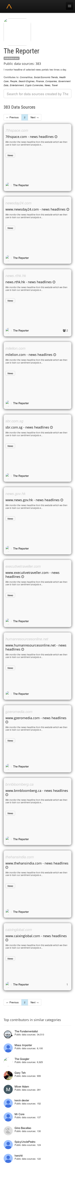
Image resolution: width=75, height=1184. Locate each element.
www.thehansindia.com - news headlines (36, 863)
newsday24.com (18, 202)
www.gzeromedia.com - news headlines (35, 718)
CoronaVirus (26, 77)
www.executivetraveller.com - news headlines (32, 574)
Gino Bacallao (23, 1128)
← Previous (12, 117)
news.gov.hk (15, 493)
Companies (51, 81)
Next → (35, 117)
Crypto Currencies (34, 85)
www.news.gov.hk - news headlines (32, 500)
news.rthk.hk (15, 275)
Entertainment (17, 85)
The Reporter (21, 185)
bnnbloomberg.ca (19, 784)
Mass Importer (23, 1045)
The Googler (22, 1059)
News (47, 85)
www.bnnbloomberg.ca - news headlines (36, 790)
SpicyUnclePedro (25, 1141)
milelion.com (15, 348)
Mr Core (19, 1114)
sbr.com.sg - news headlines (27, 427)
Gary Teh (20, 1072)
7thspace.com (16, 130)
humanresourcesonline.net (26, 638)
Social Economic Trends (46, 77)
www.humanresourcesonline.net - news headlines (35, 647)
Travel (55, 85)
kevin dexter (22, 1100)
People (13, 81)
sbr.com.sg (14, 420)
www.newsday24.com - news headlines (35, 209)
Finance (40, 81)
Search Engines (26, 81)
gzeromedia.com (18, 711)
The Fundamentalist (26, 1031)
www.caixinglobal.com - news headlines (36, 936)
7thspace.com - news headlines (29, 136)
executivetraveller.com (23, 566)
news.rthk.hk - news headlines (28, 282)
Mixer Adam (22, 1086)
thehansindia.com (19, 856)
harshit (19, 1155)
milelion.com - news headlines (28, 354)
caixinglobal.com (18, 929)
